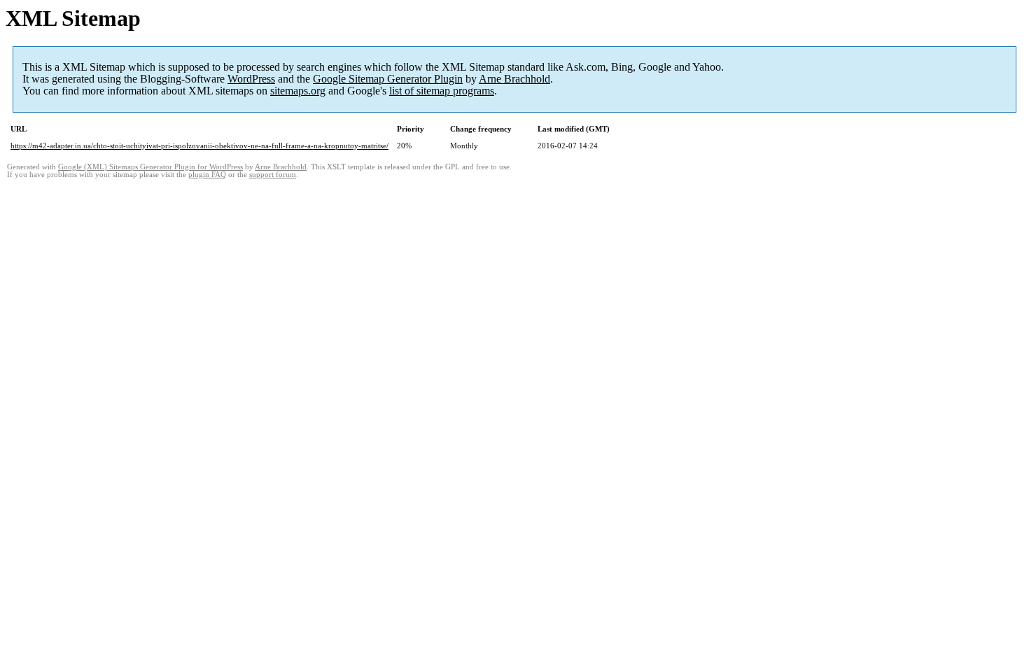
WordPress (251, 79)
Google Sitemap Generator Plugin (388, 79)
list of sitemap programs (441, 91)
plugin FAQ (207, 174)
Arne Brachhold (514, 79)
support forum (272, 174)
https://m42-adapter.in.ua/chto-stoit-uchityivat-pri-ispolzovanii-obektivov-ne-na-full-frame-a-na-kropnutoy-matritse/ (199, 145)
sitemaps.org (298, 91)
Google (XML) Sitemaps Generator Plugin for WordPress (150, 167)
